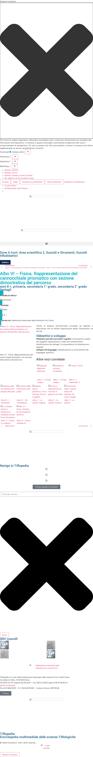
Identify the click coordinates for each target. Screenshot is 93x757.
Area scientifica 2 (31, 252)
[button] (46, 71)
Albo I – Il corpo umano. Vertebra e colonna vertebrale (74, 645)
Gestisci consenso (9, 754)
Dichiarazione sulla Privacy (16, 188)
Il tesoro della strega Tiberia (68, 654)
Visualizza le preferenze (32, 182)
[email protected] (7, 685)
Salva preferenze (54, 182)
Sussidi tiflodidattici (46, 478)
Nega (15, 182)
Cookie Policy (10, 185)
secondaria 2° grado (72, 286)
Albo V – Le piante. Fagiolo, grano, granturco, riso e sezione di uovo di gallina (27, 654)
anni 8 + (5, 286)
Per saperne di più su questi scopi (19, 178)
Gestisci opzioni (11, 170)
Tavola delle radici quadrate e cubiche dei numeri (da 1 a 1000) (26, 645)
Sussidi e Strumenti (60, 252)
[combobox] (46, 494)
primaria (19, 286)
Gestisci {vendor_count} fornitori (18, 175)
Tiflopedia (7, 734)
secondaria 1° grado (41, 286)
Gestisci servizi (11, 173)
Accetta (5, 182)
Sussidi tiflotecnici (47, 484)
